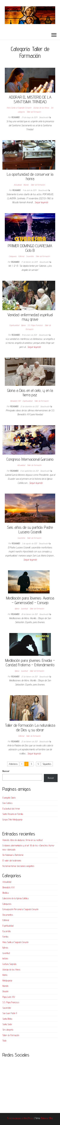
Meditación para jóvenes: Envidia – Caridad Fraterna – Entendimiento (30, 662)
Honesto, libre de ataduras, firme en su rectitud (22, 840)
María (4, 974)
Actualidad (18, 184)
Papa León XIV (8, 996)
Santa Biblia (7, 1018)
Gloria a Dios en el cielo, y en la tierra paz (30, 392)
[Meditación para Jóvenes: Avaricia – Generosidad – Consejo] (29, 581)
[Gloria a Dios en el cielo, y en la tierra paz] (30, 371)
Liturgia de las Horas (41, 107)
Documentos (7, 914)
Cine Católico (7, 803)
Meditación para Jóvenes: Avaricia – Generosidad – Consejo (30, 600)
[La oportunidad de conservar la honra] (28, 154)
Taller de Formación (34, 111)
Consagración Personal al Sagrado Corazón (20, 909)
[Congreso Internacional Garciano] (28, 439)
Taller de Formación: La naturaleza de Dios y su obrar (30, 727)
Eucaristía (6, 931)
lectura (5, 958)
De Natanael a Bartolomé (12, 854)
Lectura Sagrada (9, 963)
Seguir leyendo (41, 202)
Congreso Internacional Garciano (30, 459)
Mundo (26, 184)
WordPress (28, 1118)
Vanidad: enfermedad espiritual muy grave (30, 317)
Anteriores (13, 763)
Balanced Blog (47, 1118)
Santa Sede (7, 1024)
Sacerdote (30, 256)
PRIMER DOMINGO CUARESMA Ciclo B (30, 248)
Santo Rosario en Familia (12, 813)
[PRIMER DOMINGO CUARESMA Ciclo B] (30, 226)
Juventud (24, 608)
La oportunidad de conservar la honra (30, 176)
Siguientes (47, 763)
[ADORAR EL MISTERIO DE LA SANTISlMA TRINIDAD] (30, 79)
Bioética (5, 892)
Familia (5, 936)
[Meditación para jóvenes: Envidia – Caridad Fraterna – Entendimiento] (30, 644)
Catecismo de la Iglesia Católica (15, 898)
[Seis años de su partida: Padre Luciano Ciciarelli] (30, 507)
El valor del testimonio (11, 860)
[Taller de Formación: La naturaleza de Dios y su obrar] (29, 707)
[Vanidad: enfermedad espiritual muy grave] (28, 295)
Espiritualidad (14, 325)
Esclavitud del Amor (11, 808)
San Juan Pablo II (9, 1013)
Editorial (21, 256)
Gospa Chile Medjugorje (12, 819)
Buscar (5, 771)
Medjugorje (7, 980)
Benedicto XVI (15, 401)
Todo (4, 1040)
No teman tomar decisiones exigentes (18, 866)
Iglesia (23, 325)
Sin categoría (7, 1029)
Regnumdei (16, 117)
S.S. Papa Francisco (35, 325)
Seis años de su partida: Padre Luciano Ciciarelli (30, 529)
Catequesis (12, 256)
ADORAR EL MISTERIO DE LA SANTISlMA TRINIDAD (30, 99)
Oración (5, 991)
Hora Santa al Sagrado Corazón (19, 107)
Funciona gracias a (15, 1118)
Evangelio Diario (9, 797)
